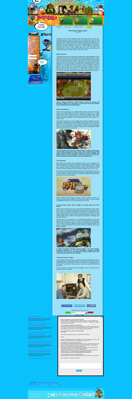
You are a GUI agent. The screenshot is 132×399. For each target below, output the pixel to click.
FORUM (30, 49)
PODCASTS (31, 48)
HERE (31, 53)
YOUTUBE (31, 38)
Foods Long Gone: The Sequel (82, 20)
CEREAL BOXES (32, 45)
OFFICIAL (56, 382)
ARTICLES (31, 39)
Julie (62, 342)
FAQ (29, 50)
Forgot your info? (32, 59)
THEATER (31, 41)
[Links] (52, 395)
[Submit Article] (34, 35)
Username (32, 54)
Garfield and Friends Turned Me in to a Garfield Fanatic (39, 351)
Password (32, 57)
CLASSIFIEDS (32, 42)
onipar (62, 325)
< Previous (38, 384)
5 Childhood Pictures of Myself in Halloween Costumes (39, 342)
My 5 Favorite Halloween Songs (34, 316)
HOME (30, 37)
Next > (60, 384)
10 (57, 384)
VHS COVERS (32, 43)
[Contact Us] (86, 396)
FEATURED (50, 382)
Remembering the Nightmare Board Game (37, 334)
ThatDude (63, 319)
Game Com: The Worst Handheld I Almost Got (37, 325)
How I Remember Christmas (97, 20)
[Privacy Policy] (68, 396)
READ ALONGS (32, 47)
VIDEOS (30, 40)
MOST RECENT (33, 382)
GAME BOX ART (32, 46)
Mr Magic (63, 354)
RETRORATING (42, 382)
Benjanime (78, 32)
